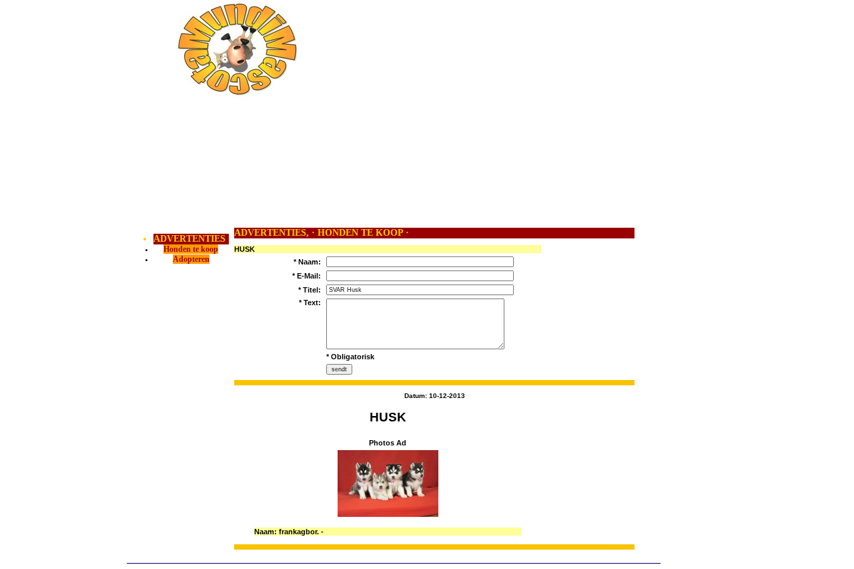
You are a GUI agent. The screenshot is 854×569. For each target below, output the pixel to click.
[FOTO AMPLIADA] (388, 514)
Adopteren (191, 259)
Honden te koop (190, 249)
